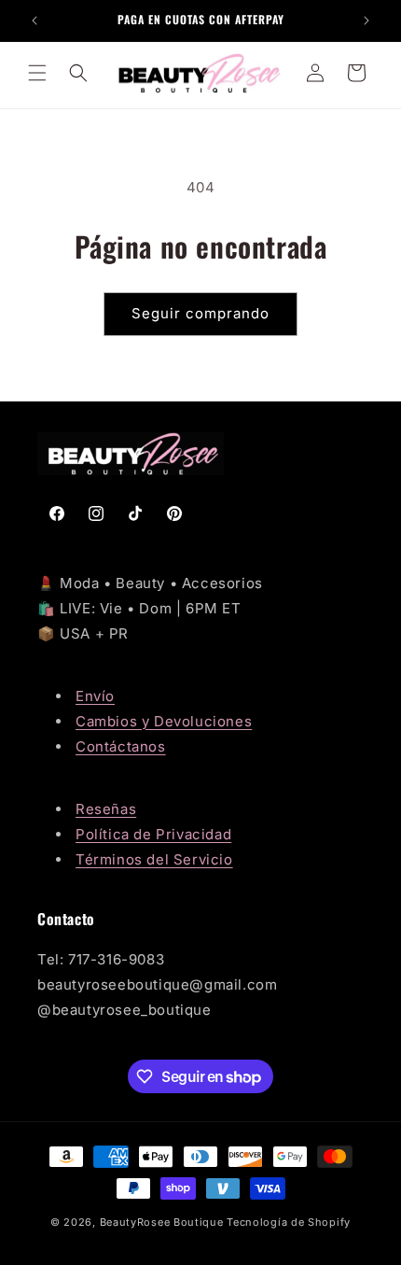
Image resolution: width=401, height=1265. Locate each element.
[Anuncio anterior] (34, 20)
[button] (37, 72)
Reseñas (106, 809)
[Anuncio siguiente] (366, 20)
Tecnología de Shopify (289, 1222)
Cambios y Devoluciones (164, 721)
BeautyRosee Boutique (162, 1222)
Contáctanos (121, 746)
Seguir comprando (200, 313)
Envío (95, 696)
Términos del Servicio (154, 859)
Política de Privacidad (153, 834)
